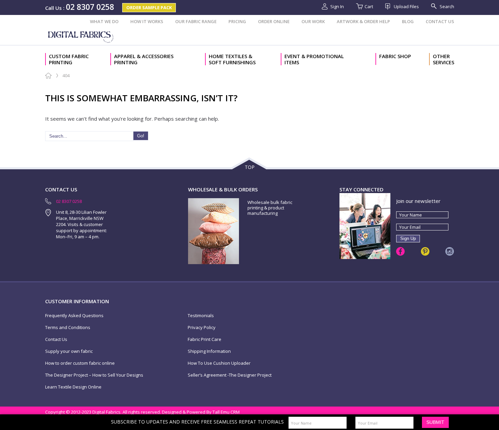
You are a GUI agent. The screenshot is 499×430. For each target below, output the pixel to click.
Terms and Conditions (67, 327)
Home (48, 76)
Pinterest (425, 251)
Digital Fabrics (81, 36)
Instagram (449, 251)
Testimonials (201, 316)
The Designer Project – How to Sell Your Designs (94, 375)
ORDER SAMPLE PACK (149, 7)
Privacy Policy (202, 327)
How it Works (146, 21)
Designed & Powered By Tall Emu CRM (201, 412)
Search (447, 6)
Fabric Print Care (204, 339)
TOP (250, 167)
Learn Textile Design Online (73, 387)
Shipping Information (209, 351)
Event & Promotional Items (314, 59)
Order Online (274, 21)
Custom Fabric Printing (69, 59)
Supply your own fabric (69, 351)
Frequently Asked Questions (74, 316)
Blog (408, 21)
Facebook (400, 251)
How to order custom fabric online (80, 363)
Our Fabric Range (196, 21)
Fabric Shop (395, 56)
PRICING (237, 21)
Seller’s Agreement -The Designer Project (230, 375)
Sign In (337, 6)
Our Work (313, 21)
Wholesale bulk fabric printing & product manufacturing (269, 207)
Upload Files (406, 6)
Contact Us (440, 21)
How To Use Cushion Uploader (219, 363)
